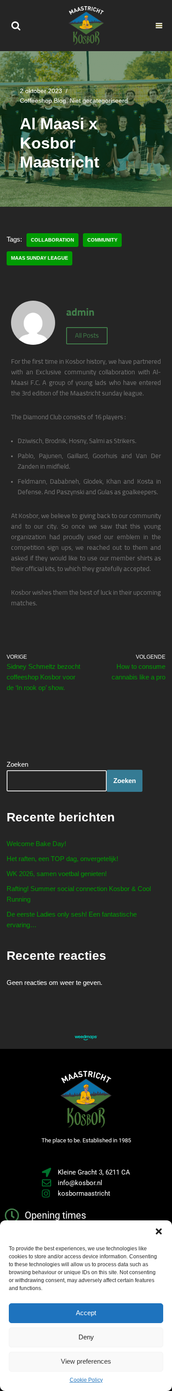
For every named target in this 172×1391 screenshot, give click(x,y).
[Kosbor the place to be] (86, 25)
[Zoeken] (16, 25)
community (102, 239)
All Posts (87, 335)
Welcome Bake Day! (36, 843)
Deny (86, 1337)
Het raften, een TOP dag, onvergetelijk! (62, 858)
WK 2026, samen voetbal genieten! (57, 873)
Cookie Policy (86, 1380)
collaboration (52, 239)
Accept (86, 1312)
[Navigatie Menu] (159, 25)
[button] (158, 1231)
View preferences (86, 1361)
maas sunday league (39, 258)
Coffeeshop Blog (43, 100)
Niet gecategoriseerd (99, 100)
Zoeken (17, 764)
